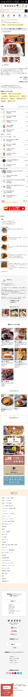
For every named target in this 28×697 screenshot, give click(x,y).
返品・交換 (11, 608)
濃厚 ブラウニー (5, 98)
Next (26, 314)
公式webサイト (13, 302)
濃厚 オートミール (11, 101)
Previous (1, 314)
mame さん (6, 64)
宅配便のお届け (12, 606)
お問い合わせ (11, 612)
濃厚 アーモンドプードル (14, 96)
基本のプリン (17, 408)
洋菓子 (3, 24)
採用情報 (24, 685)
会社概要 (14, 647)
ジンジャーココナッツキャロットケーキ (7, 363)
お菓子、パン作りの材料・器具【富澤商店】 (9, 19)
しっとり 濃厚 (4, 96)
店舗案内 (20, 685)
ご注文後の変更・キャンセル (14, 610)
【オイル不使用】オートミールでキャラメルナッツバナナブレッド (20, 344)
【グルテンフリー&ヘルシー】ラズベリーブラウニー (7, 343)
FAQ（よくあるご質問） (15, 658)
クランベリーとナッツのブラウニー (7, 383)
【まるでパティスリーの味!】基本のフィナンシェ (7, 408)
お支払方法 (11, 604)
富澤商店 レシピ (4, 21)
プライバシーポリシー (14, 662)
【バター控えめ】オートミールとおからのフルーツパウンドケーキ (20, 364)
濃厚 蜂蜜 (3, 101)
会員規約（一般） (13, 660)
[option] (14, 45)
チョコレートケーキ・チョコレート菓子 (15, 24)
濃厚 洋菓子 (4, 93)
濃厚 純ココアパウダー (21, 98)
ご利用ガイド (12, 656)
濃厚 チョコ (24, 96)
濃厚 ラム (12, 98)
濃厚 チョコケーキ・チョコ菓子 (15, 93)
